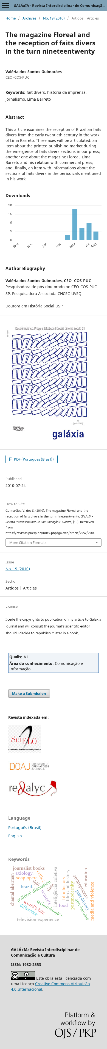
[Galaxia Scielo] (24, 751)
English (15, 835)
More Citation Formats (27, 542)
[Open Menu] (5, 5)
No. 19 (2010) (54, 18)
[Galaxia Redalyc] (33, 795)
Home (10, 18)
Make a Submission (29, 693)
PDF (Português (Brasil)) (33, 459)
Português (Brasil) (24, 827)
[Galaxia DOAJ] (28, 776)
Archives (29, 18)
